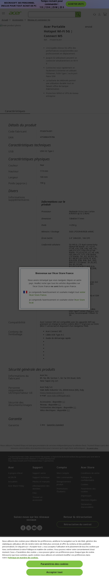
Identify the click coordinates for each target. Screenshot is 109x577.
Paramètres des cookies (54, 564)
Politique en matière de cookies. (23, 557)
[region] (54, 557)
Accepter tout (54, 572)
